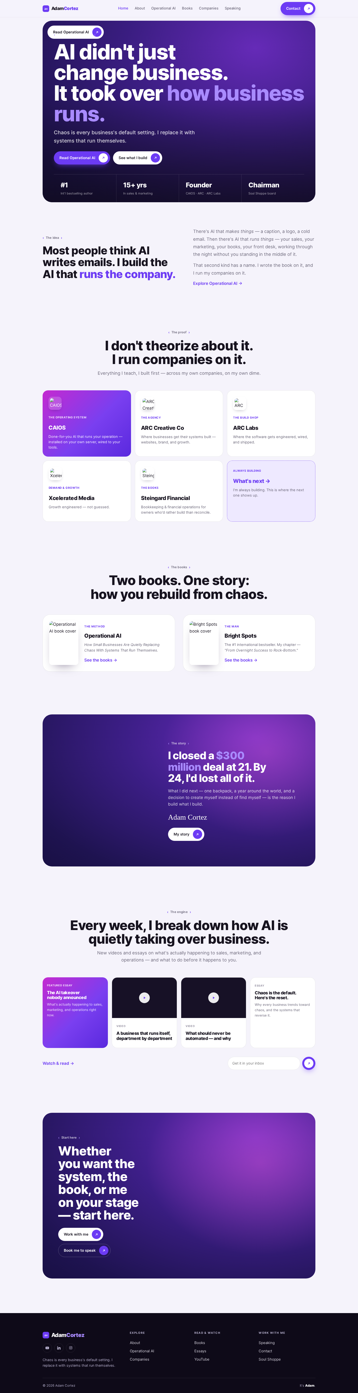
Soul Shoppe (270, 1359)
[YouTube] (47, 1348)
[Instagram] (70, 1348)
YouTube (201, 1359)
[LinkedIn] (59, 1348)
